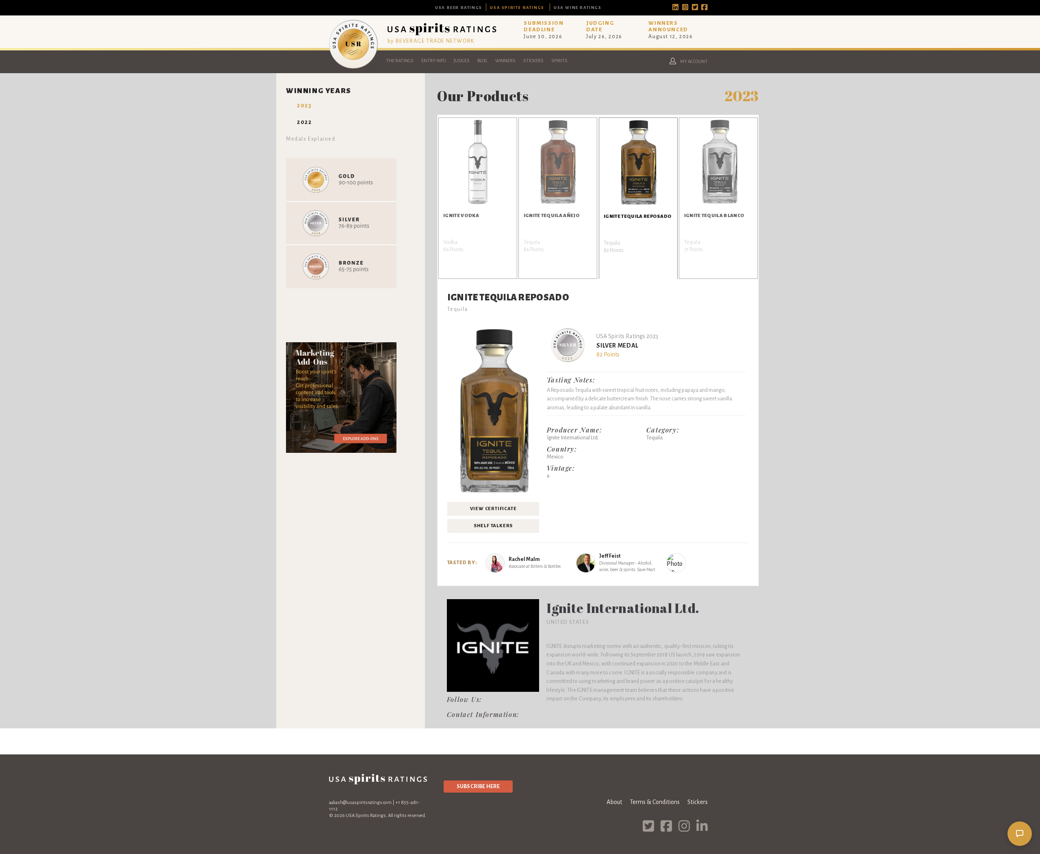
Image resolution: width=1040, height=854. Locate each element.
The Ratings (400, 60)
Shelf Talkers (493, 525)
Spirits (559, 60)
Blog (482, 60)
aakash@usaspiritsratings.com (360, 802)
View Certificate (493, 508)
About (614, 802)
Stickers (533, 60)
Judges (461, 60)
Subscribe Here (478, 786)
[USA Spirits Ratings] (353, 66)
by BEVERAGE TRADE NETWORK (431, 41)
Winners (505, 60)
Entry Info (433, 60)
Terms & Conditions (655, 802)
